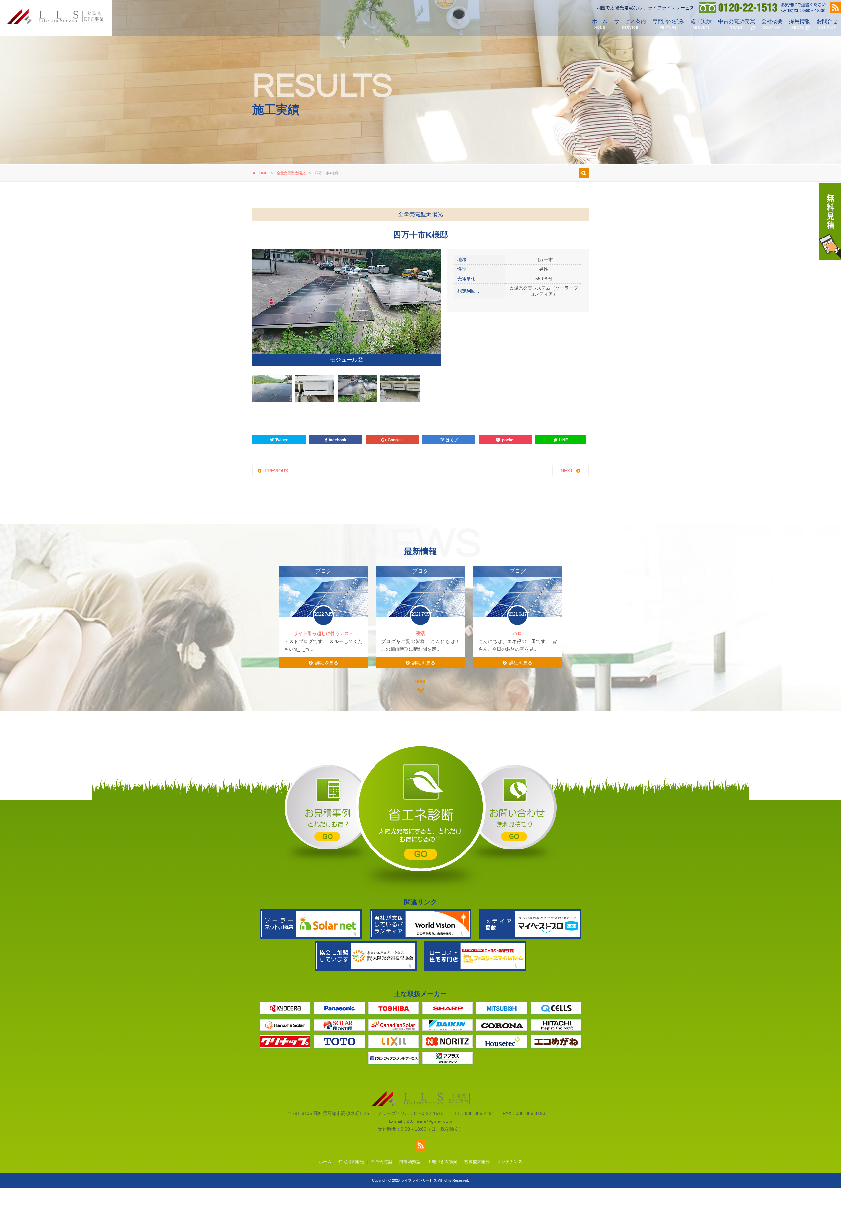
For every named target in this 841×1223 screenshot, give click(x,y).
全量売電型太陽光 (291, 173)
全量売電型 (381, 1191)
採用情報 (799, 23)
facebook (337, 469)
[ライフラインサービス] (56, 22)
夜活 (420, 663)
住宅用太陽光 (351, 1191)
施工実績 (701, 23)
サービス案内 (630, 23)
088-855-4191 (479, 1143)
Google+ (395, 469)
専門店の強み (668, 23)
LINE (563, 469)
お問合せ (827, 23)
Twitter (281, 469)
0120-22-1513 (428, 1143)
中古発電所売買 (736, 23)
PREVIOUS (276, 500)
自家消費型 (409, 1191)
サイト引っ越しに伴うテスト (323, 663)
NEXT (567, 500)
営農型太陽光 (477, 1191)
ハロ (517, 663)
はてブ (452, 469)
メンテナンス (509, 1191)
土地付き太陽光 (442, 1191)
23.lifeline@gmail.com (429, 1151)
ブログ (323, 601)
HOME (261, 173)
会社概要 (772, 23)
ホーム (600, 23)
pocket (508, 469)
